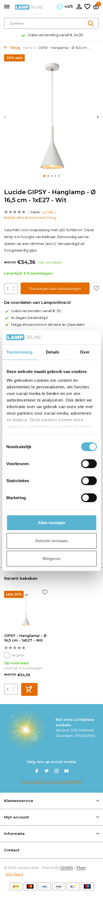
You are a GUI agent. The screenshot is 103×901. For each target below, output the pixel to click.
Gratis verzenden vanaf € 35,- (37, 311)
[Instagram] (56, 771)
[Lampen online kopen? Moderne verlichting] (29, 7)
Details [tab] (52, 352)
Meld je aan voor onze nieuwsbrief (51, 781)
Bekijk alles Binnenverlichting (30, 217)
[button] (44, 176)
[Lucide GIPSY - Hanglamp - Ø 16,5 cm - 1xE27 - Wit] (26, 610)
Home (28, 48)
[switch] (89, 463)
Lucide (47, 212)
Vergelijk (17, 655)
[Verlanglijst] (87, 7)
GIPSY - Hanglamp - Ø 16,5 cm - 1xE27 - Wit (25, 637)
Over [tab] (84, 352)
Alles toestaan (51, 522)
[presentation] (5, 117)
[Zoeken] (91, 23)
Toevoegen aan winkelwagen (55, 288)
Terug (14, 48)
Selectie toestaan (51, 540)
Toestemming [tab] (19, 352)
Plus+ (81, 867)
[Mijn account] (79, 7)
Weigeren (52, 558)
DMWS (66, 867)
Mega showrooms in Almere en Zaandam (48, 324)
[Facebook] (37, 771)
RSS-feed (14, 874)
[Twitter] (46, 771)
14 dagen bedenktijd (29, 317)
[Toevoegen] (29, 689)
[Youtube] (66, 771)
